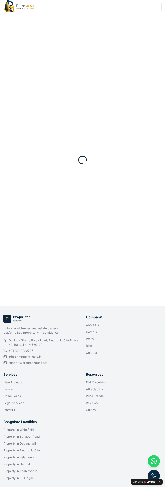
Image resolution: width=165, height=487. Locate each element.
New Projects (12, 382)
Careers (91, 332)
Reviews (92, 403)
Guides (91, 410)
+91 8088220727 (21, 350)
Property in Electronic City (21, 450)
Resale (8, 389)
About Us (92, 325)
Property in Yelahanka (18, 457)
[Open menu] (157, 7)
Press (90, 339)
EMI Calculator (96, 382)
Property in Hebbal (16, 464)
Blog (89, 345)
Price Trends (95, 396)
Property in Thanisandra (20, 471)
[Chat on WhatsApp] (154, 461)
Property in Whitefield (18, 429)
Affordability (94, 389)
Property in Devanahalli (19, 443)
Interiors (9, 410)
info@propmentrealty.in (25, 356)
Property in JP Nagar (18, 478)
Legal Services (13, 403)
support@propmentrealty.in (28, 362)
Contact (91, 352)
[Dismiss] (159, 481)
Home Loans (12, 396)
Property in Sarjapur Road (21, 436)
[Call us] (154, 476)
